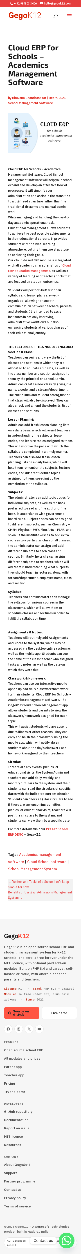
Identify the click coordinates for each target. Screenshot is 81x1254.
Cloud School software (47, 861)
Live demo (59, 1013)
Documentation (16, 1120)
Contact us (13, 1189)
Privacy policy (15, 1198)
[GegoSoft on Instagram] (18, 1029)
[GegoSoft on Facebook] (8, 1029)
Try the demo (14, 1092)
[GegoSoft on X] (29, 1029)
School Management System (32, 869)
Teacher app (14, 1075)
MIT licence (13, 1136)
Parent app (13, 1067)
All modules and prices (22, 1058)
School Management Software (30, 103)
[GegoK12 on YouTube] (39, 1029)
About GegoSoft (17, 1164)
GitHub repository (18, 1111)
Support (10, 1173)
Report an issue (16, 1128)
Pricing (9, 1083)
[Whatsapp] (66, 1240)
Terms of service (17, 1206)
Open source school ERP (23, 1050)
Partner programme (19, 1181)
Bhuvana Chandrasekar (29, 98)
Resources (12, 1145)
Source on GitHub (21, 1013)
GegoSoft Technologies (52, 1227)
